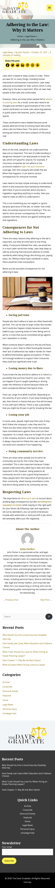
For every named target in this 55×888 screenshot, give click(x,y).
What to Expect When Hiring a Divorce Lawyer (24, 664)
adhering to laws (28, 498)
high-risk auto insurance (33, 166)
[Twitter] (12, 65)
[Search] (48, 617)
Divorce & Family (10, 691)
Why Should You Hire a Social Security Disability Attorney (24, 766)
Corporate (7, 686)
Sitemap (27, 882)
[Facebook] (7, 65)
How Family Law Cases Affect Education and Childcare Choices (26, 774)
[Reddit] (17, 65)
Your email (7, 847)
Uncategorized (9, 713)
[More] (37, 65)
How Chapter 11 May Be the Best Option (22, 660)
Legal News (8, 704)
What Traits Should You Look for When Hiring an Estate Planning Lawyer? (24, 783)
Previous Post (10, 599)
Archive (6, 682)
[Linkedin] (22, 65)
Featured (7, 695)
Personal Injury (10, 709)
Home (5, 700)
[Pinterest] (27, 65)
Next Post (46, 599)
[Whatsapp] (32, 65)
